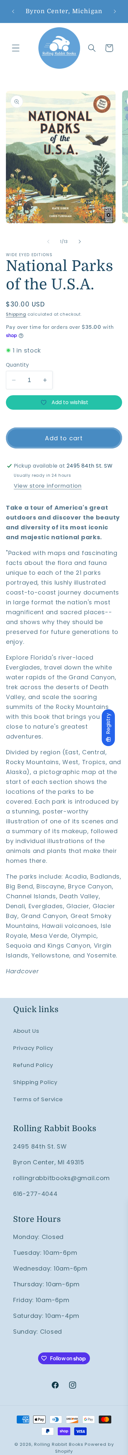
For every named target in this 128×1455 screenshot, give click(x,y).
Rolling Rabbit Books (58, 1444)
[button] (16, 48)
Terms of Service (38, 1099)
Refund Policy (33, 1065)
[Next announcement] (115, 11)
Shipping (16, 314)
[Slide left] (48, 241)
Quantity (17, 364)
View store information (48, 486)
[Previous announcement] (13, 11)
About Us (26, 1031)
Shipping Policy (35, 1082)
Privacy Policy (33, 1048)
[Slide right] (80, 241)
